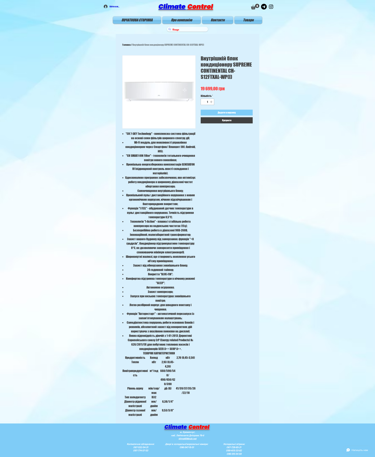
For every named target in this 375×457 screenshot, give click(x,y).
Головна (126, 44)
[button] (255, 6)
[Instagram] (271, 7)
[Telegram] (264, 7)
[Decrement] (203, 102)
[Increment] (211, 102)
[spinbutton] (207, 102)
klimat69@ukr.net (187, 438)
